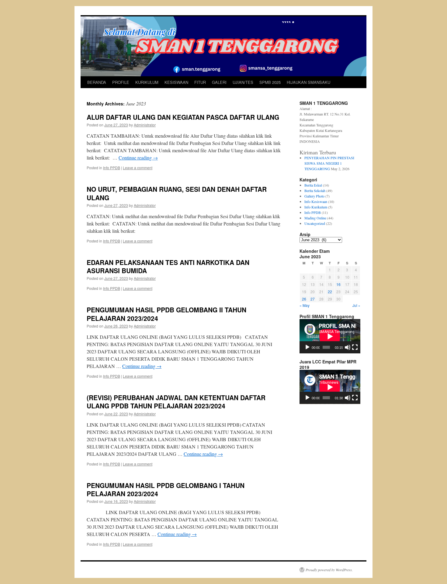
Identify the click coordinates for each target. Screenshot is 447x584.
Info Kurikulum (315, 206)
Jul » (356, 305)
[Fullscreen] (355, 347)
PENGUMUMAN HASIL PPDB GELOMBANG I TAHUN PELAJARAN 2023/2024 (165, 489)
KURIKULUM (146, 82)
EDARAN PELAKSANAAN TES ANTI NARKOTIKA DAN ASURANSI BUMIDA (168, 266)
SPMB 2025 (270, 82)
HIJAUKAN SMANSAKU (308, 82)
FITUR (200, 82)
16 (338, 284)
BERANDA (96, 82)
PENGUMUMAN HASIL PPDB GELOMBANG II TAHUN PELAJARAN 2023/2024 (166, 313)
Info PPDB (111, 167)
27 (312, 298)
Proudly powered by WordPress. (329, 569)
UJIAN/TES (243, 82)
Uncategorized (314, 223)
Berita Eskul (313, 185)
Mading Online (315, 217)
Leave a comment (137, 167)
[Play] (307, 347)
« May (305, 305)
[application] (330, 336)
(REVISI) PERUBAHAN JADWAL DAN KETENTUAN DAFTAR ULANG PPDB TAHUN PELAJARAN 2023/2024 (176, 401)
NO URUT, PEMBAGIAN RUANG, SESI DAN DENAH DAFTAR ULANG (177, 193)
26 (304, 298)
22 (330, 291)
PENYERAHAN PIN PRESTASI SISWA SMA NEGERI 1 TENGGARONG (329, 163)
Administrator (145, 124)
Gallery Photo (314, 196)
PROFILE (120, 82)
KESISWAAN (176, 82)
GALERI (219, 82)
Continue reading (138, 157)
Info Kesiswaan (315, 201)
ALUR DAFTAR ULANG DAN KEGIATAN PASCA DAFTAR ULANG (183, 117)
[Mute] (348, 347)
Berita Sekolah (314, 190)
